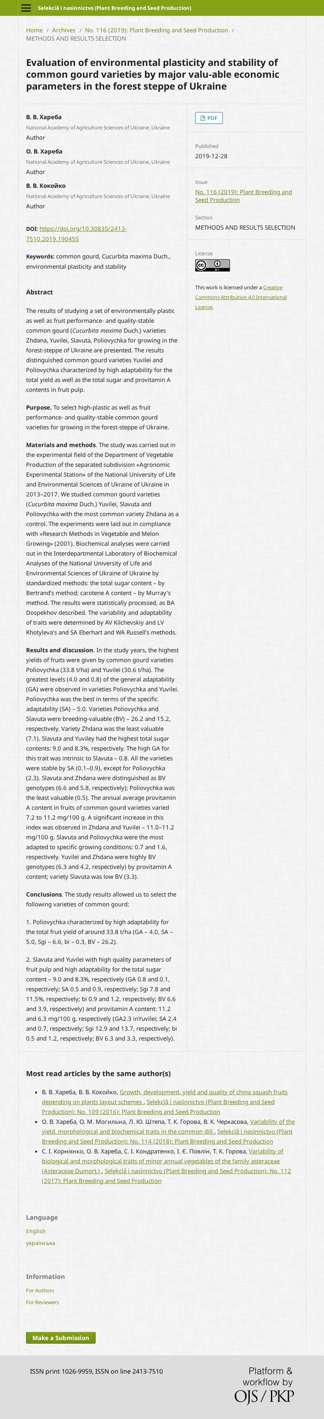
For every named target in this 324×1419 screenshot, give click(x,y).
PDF (211, 118)
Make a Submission (60, 1338)
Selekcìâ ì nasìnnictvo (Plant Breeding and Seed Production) (114, 7)
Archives (63, 30)
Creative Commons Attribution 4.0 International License (241, 297)
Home (34, 30)
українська (40, 1243)
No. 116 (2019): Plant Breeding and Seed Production (156, 30)
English (36, 1231)
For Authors (40, 1290)
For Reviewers (42, 1302)
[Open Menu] (26, 8)
